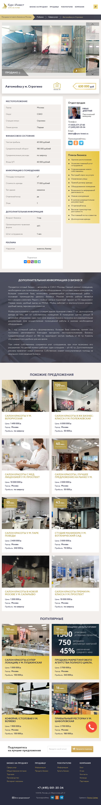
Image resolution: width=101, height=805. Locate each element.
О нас (82, 771)
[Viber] (32, 261)
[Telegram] (39, 261)
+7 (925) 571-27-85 (76, 125)
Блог (81, 767)
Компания (79, 7)
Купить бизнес (63, 771)
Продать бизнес (41, 771)
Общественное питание (16, 771)
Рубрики (40, 17)
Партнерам (84, 781)
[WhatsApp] (35, 261)
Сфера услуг (53, 17)
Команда (83, 778)
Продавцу (54, 7)
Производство (13, 778)
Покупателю (67, 7)
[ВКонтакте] (25, 261)
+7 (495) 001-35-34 (76, 127)
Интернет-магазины (15, 781)
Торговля (10, 774)
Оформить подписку (84, 749)
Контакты (84, 774)
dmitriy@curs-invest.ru (78, 133)
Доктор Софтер (92, 798)
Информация (40, 767)
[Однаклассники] (57, 799)
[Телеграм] (81, 144)
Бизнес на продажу (39, 7)
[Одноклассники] (28, 261)
